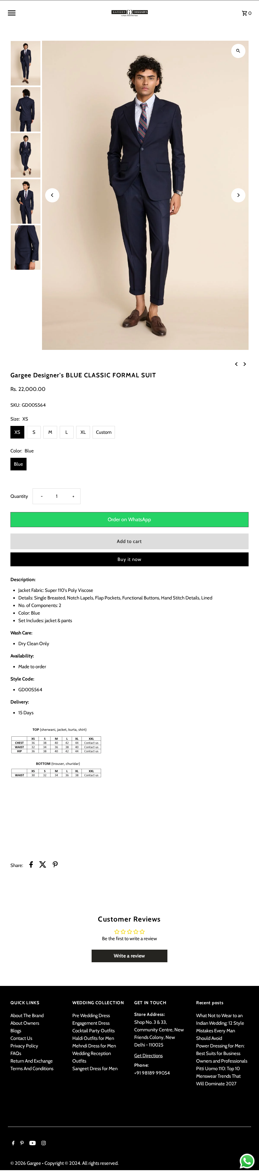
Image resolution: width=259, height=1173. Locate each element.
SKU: (15, 405)
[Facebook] (12, 1143)
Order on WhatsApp (129, 519)
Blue (18, 464)
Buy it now (129, 559)
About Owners (24, 1023)
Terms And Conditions (31, 1068)
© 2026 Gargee (26, 1163)
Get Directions (148, 1055)
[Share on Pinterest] (55, 865)
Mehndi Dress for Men (94, 1046)
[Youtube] (32, 1143)
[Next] (238, 195)
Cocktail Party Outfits (93, 1031)
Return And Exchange (31, 1061)
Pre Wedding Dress (91, 1015)
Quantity (19, 496)
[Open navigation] (57, 13)
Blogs (15, 1031)
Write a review (129, 956)
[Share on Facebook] (31, 865)
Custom (103, 432)
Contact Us (21, 1038)
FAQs (15, 1053)
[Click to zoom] (238, 51)
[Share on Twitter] (42, 865)
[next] (245, 363)
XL (83, 432)
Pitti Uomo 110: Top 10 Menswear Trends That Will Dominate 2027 (218, 1076)
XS (17, 432)
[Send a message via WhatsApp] (247, 1161)
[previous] (236, 363)
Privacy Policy (24, 1046)
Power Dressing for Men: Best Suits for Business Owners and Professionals (221, 1053)
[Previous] (52, 195)
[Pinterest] (21, 1143)
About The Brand (27, 1015)
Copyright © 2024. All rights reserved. (81, 1163)
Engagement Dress (91, 1023)
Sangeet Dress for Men (94, 1068)
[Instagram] (43, 1143)
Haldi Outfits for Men (93, 1038)
